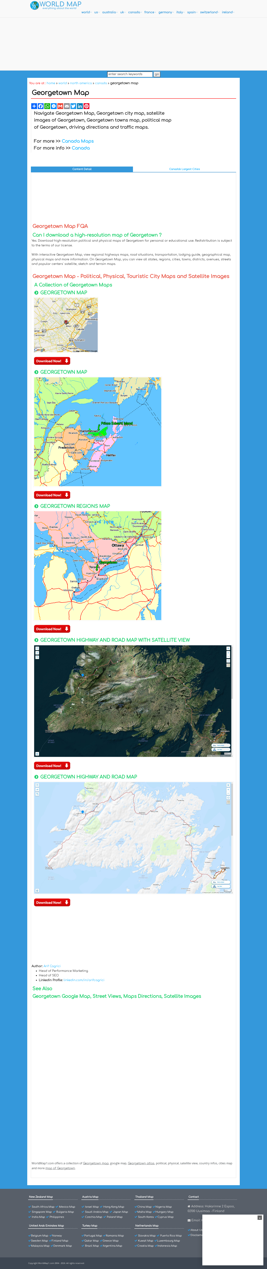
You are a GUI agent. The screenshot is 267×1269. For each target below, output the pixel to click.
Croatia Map (145, 1246)
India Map (38, 1217)
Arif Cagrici (52, 966)
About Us (197, 1230)
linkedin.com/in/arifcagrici (84, 980)
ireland (227, 12)
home (51, 83)
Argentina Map (112, 1246)
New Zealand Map (41, 1197)
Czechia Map (93, 1217)
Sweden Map (39, 1240)
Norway (57, 1235)
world (86, 12)
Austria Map (90, 1197)
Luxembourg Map (168, 1240)
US (96, 12)
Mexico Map (67, 1207)
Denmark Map (62, 1246)
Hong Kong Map (113, 1207)
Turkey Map (89, 1225)
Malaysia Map (40, 1246)
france (149, 12)
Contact (194, 1197)
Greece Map (111, 1240)
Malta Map (144, 1212)
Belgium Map (39, 1235)
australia (109, 12)
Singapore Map (42, 1212)
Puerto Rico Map (171, 1235)
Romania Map (115, 1235)
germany (165, 12)
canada (134, 12)
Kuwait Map (145, 1240)
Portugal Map (93, 1235)
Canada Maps (78, 141)
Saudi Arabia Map (96, 1212)
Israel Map (92, 1207)
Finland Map (60, 1240)
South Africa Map (43, 1207)
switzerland (209, 12)
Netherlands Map (147, 1225)
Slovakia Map (147, 1235)
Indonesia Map (167, 1246)
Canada (81, 148)
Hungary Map (164, 1212)
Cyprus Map (165, 1217)
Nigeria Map (163, 1207)
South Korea (146, 1217)
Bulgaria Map (65, 1212)
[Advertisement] (133, 43)
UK (122, 12)
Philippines (57, 1217)
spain (191, 12)
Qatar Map (91, 1240)
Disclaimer (197, 1235)
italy (179, 12)
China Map (144, 1207)
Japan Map (120, 1212)
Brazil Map (92, 1246)
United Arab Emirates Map (46, 1225)
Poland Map (115, 1217)
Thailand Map (144, 1197)
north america (81, 83)
